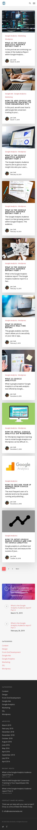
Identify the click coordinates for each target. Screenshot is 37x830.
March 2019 (6, 725)
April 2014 (6, 761)
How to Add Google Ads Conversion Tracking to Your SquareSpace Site (15, 781)
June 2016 (6, 745)
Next (17, 569)
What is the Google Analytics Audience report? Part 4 (16, 773)
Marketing (22, 36)
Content (5, 645)
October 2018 (7, 738)
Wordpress (9, 39)
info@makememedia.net (13, 811)
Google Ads (9, 94)
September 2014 (8, 755)
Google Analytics (11, 36)
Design (5, 649)
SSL (3, 665)
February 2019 (7, 728)
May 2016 (5, 748)
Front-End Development (11, 652)
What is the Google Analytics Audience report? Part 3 (16, 789)
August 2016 (7, 742)
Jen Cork (13, 60)
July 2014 (5, 758)
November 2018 (8, 735)
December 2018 (8, 732)
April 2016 (6, 751)
